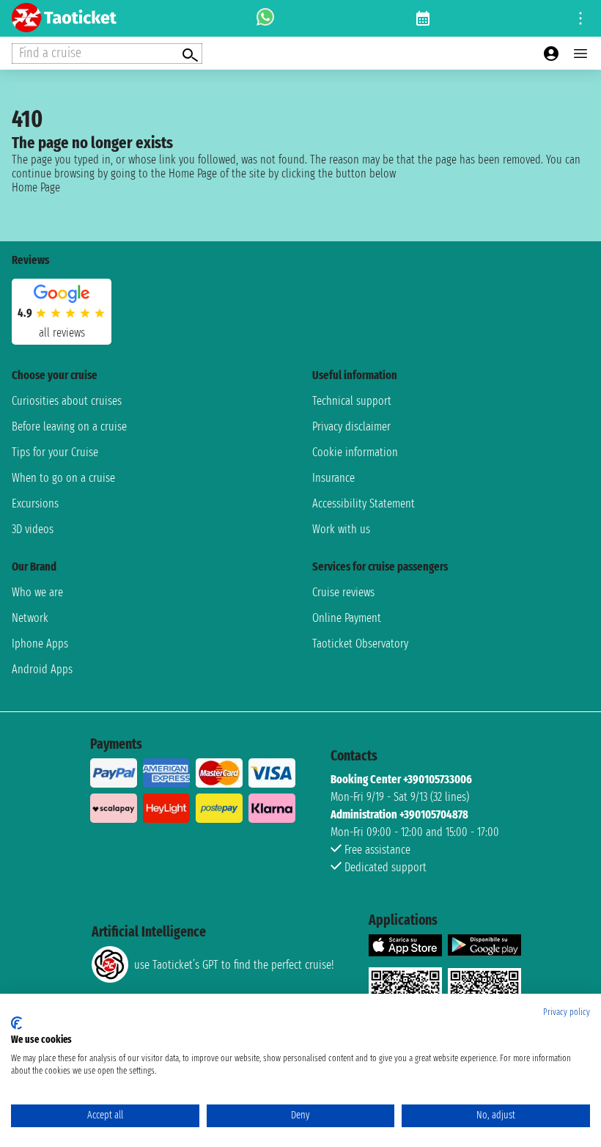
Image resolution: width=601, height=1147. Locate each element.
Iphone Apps (40, 644)
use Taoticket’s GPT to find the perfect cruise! (233, 965)
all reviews (62, 333)
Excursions (35, 503)
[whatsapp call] (265, 18)
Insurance (333, 478)
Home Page (36, 187)
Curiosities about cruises (67, 401)
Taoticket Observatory (360, 644)
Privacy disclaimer (351, 426)
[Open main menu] (580, 53)
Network (30, 618)
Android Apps (42, 669)
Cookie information (355, 452)
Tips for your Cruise (55, 452)
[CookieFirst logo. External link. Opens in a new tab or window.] (16, 1023)
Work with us (341, 529)
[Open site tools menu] (580, 18)
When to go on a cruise (63, 478)
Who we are (37, 592)
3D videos (33, 529)
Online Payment (346, 618)
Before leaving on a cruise (69, 426)
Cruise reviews (343, 592)
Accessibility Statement (363, 503)
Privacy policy (566, 1012)
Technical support (351, 401)
